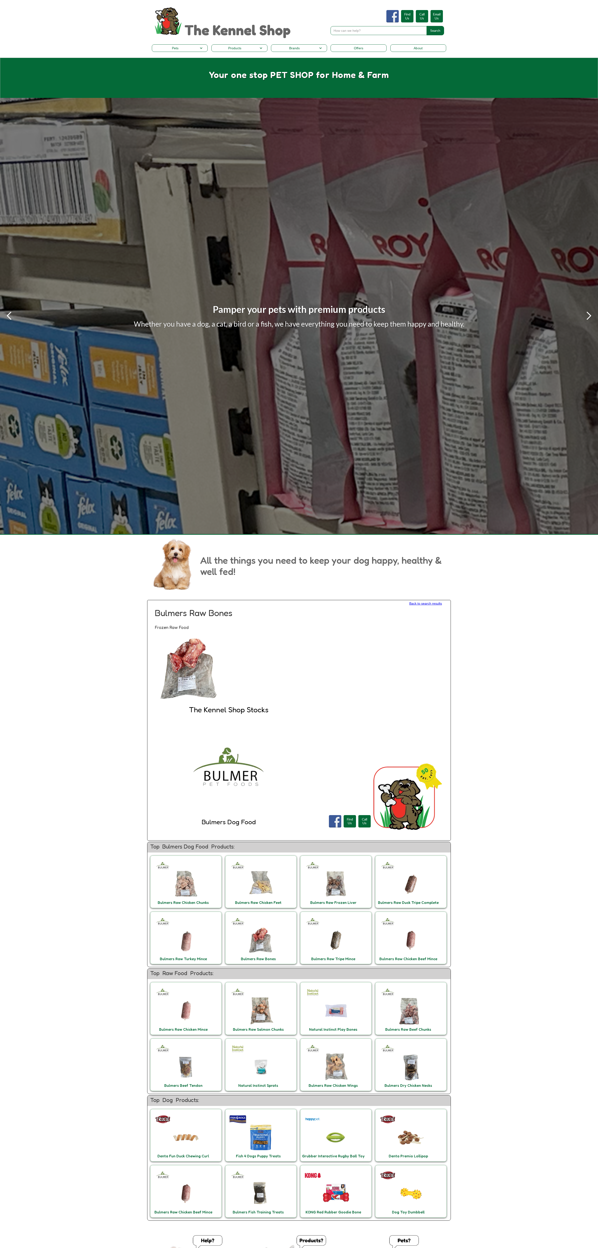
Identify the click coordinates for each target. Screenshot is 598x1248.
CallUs (422, 16)
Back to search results (425, 603)
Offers (358, 48)
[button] (179, 48)
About (418, 48)
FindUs (407, 16)
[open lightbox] (189, 669)
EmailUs (437, 16)
